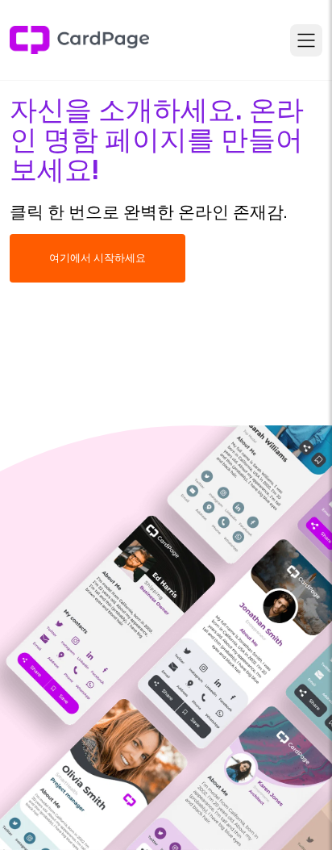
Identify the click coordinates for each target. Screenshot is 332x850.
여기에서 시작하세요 (97, 258)
